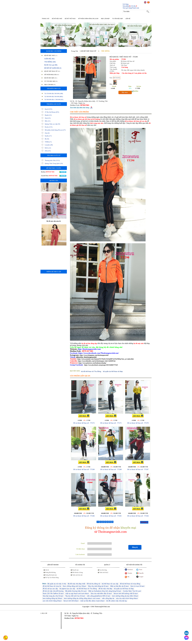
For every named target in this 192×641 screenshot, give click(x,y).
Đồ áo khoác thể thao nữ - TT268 (111, 469)
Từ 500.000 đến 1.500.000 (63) (53, 99)
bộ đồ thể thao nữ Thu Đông (91, 371)
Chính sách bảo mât (77, 575)
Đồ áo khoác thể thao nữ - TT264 (138, 516)
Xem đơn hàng (103, 570)
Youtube (130, 573)
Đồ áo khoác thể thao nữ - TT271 (111, 423)
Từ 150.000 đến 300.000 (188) (53, 93)
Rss (128, 576)
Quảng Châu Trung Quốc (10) (54, 163)
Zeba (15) (48, 151)
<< (98, 522)
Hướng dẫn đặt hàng (50, 572)
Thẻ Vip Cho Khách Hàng (52, 577)
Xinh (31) (48, 118)
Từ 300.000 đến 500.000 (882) (53, 96)
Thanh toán (135, 8)
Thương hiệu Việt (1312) (52, 160)
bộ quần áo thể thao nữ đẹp (113, 371)
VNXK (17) (48, 142)
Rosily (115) (48, 127)
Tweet (140, 569)
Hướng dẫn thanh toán (51, 575)
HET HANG (116, 78)
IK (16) (47, 139)
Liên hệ (47, 570)
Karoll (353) (48, 109)
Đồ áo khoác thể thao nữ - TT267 (138, 469)
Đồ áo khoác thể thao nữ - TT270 (138, 423)
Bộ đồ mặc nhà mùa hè (54, 212)
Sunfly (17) (48, 136)
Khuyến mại (75, 570)
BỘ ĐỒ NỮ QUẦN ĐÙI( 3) (52, 68)
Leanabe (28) (49, 145)
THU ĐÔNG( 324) (50, 62)
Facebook (130, 569)
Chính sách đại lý (103, 572)
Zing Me (141, 573)
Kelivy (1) (48, 148)
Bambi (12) (48, 115)
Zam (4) (47, 133)
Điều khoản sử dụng (77, 572)
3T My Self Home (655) (52, 112)
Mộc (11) (47, 121)
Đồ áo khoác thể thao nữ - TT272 (84, 423)
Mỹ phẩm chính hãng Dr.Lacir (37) (55, 130)
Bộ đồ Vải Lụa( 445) (50, 65)
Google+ (141, 576)
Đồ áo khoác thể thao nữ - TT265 (111, 516)
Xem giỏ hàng (127, 8)
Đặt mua (125, 92)
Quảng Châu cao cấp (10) (52, 124)
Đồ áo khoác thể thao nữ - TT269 (84, 469)
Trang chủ (74, 51)
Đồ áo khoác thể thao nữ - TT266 (84, 516)
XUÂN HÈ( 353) (49, 59)
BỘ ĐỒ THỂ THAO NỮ (88, 51)
